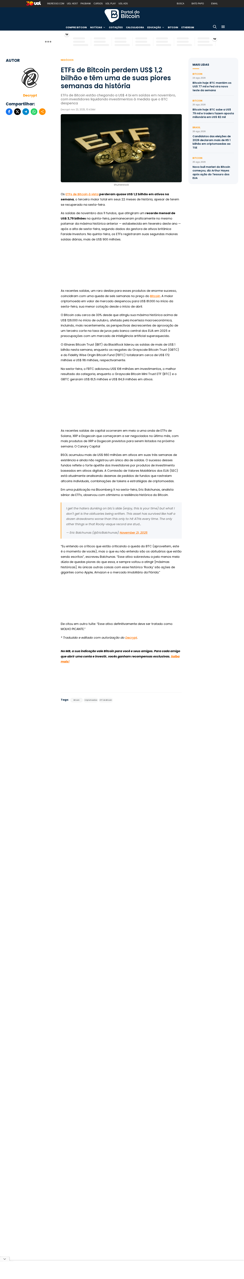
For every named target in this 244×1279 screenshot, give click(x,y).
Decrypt (30, 95)
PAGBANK (86, 3)
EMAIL (214, 3)
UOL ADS (123, 3)
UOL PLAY (110, 3)
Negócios (67, 60)
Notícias (96, 27)
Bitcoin (173, 27)
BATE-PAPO (198, 3)
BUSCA (180, 3)
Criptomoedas (90, 700)
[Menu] (223, 27)
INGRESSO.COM (55, 3)
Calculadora (135, 27)
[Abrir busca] (215, 27)
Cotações (116, 27)
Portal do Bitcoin (122, 15)
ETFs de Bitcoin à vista (82, 194)
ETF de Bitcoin (106, 700)
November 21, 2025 (134, 533)
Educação (154, 27)
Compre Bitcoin (76, 27)
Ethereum (187, 27)
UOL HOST (72, 3)
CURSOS (98, 3)
